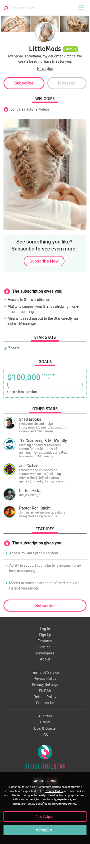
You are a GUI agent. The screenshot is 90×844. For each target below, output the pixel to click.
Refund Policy (45, 697)
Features (45, 641)
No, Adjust (45, 816)
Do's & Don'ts (45, 728)
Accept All (45, 830)
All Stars (45, 716)
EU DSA (45, 691)
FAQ (45, 734)
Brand (45, 722)
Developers (45, 653)
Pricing (45, 647)
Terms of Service (45, 672)
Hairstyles (45, 69)
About (45, 659)
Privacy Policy (45, 678)
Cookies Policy (66, 803)
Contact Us (45, 703)
